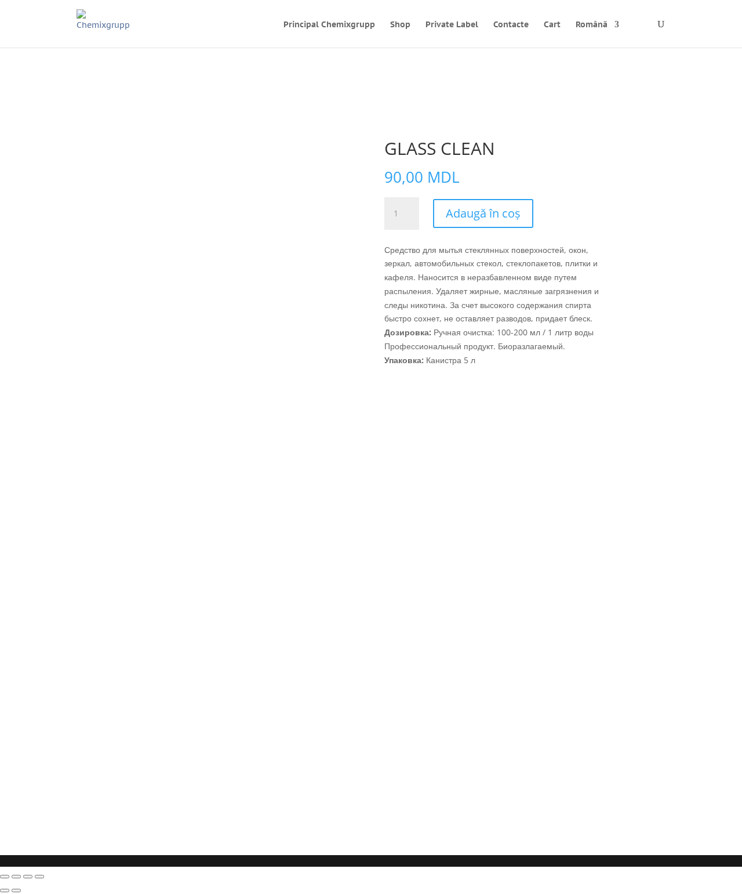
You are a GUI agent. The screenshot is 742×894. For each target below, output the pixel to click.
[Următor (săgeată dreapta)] (16, 890)
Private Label (451, 25)
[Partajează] (27, 876)
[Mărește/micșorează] (4, 876)
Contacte (511, 25)
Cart (552, 24)
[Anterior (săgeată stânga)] (4, 890)
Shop (400, 25)
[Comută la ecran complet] (16, 876)
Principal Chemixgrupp (329, 25)
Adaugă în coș (483, 213)
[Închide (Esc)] (39, 876)
